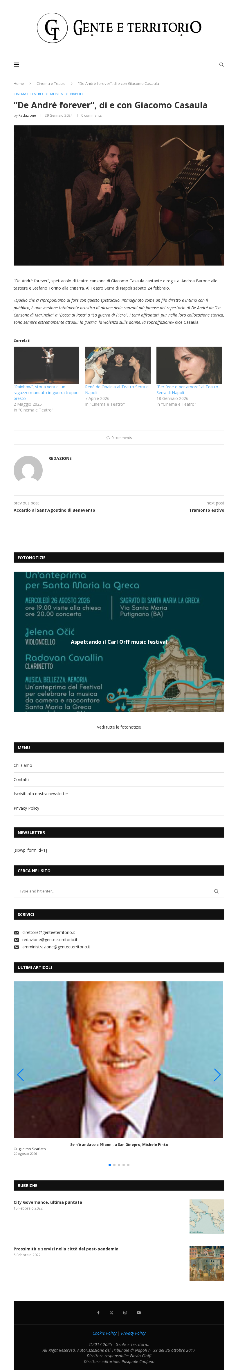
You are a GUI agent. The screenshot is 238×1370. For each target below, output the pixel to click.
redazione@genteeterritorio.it (49, 939)
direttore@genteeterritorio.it (48, 932)
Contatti (21, 779)
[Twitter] (111, 1313)
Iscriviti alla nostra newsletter (41, 793)
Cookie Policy (104, 1333)
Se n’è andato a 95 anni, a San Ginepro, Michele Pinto (119, 1144)
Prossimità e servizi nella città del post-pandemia (66, 1249)
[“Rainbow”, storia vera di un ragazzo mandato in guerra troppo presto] (46, 365)
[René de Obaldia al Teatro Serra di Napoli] (118, 365)
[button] (19, 641)
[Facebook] (98, 1313)
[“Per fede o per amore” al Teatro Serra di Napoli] (189, 365)
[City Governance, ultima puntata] (207, 1216)
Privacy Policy (26, 808)
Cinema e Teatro (51, 83)
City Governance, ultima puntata (48, 1202)
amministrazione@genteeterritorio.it (56, 947)
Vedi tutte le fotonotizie (119, 727)
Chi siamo (23, 765)
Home (19, 83)
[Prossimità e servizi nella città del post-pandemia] (207, 1263)
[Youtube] (139, 1313)
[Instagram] (125, 1313)
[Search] (221, 64)
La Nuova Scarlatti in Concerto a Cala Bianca (119, 641)
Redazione (27, 115)
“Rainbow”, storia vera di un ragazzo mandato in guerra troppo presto (46, 392)
